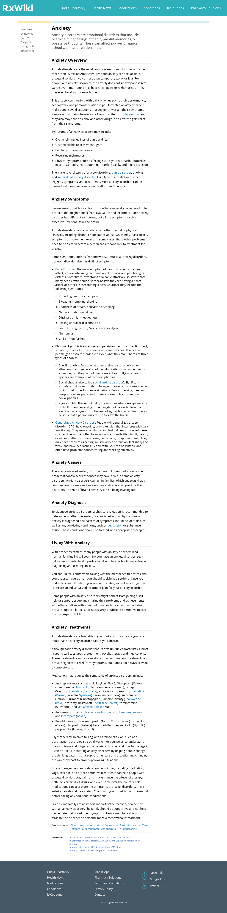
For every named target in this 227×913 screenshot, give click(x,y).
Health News (101, 8)
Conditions (152, 8)
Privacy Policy (104, 889)
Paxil (59, 703)
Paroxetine (133, 825)
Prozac (60, 695)
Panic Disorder (65, 269)
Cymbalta (90, 691)
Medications (127, 8)
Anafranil (82, 687)
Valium (137, 712)
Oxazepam (111, 825)
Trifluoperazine (127, 828)
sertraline (101, 703)
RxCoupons (175, 8)
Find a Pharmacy (72, 8)
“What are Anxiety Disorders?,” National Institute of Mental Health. (100, 837)
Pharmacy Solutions (206, 8)
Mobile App (102, 872)
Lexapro (75, 828)
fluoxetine (137, 691)
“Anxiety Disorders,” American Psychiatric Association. (94, 850)
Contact (100, 894)
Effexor (99, 707)
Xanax (112, 712)
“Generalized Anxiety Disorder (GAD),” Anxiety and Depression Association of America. (105, 842)
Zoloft (113, 703)
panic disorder (121, 172)
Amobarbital (109, 828)
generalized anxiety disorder (77, 177)
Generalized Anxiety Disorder (74, 422)
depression (131, 114)
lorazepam (68, 716)
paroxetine (133, 699)
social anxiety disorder (108, 382)
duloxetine (75, 691)
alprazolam (98, 712)
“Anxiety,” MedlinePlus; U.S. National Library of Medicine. (96, 847)
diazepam (124, 712)
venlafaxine (85, 707)
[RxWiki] (18, 7)
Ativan (81, 716)
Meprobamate (90, 828)
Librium (98, 825)
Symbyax (85, 695)
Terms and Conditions (109, 883)
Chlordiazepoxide (81, 825)
